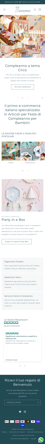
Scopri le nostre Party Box (16, 241)
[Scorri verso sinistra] (17, 170)
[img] (23, 322)
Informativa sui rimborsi (17, 432)
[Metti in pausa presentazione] (42, 97)
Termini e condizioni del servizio (23, 435)
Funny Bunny (21, 429)
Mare (11, 163)
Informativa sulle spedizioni (20, 438)
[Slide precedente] (17, 97)
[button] (4, 9)
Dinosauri (30, 163)
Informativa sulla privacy (35, 432)
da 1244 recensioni (12, 326)
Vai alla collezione (22, 87)
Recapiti (34, 438)
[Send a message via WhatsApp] (41, 440)
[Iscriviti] (38, 402)
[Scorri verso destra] (27, 170)
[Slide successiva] (27, 97)
